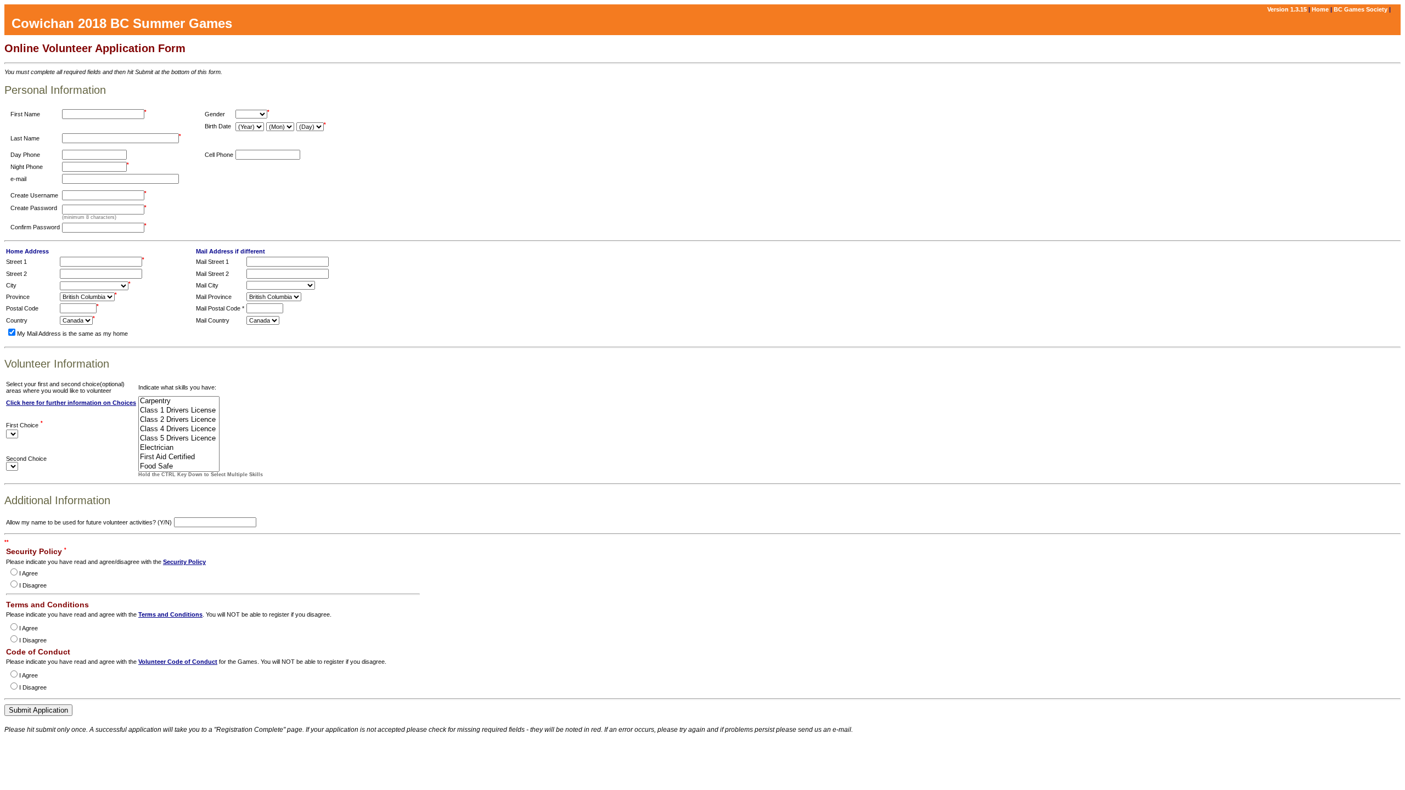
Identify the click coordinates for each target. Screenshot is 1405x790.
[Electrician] (179, 448)
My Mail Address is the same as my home (72, 333)
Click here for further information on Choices (71, 402)
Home (1320, 9)
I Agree (28, 573)
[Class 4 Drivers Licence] (179, 429)
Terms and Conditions (170, 614)
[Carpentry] (179, 401)
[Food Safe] (179, 466)
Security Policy (184, 561)
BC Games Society (1360, 9)
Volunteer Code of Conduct (177, 661)
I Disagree (33, 585)
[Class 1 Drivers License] (179, 410)
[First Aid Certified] (179, 457)
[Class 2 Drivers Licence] (179, 420)
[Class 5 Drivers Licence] (179, 438)
